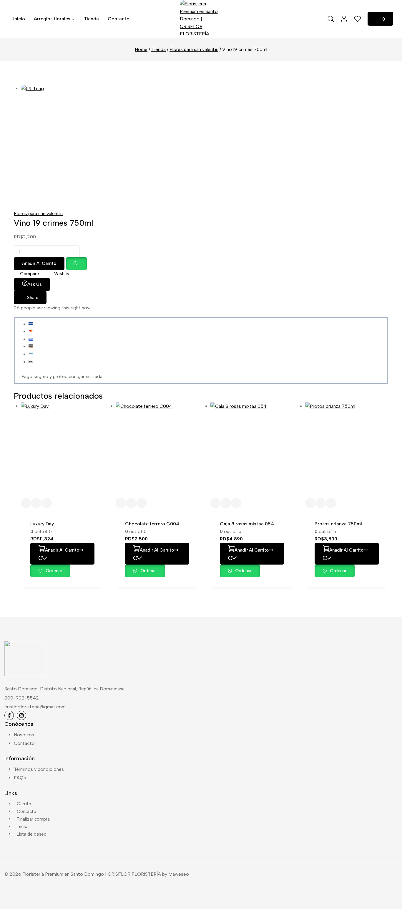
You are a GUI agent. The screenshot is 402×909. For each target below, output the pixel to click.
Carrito (24, 803)
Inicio (19, 19)
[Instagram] (21, 715)
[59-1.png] (120, 144)
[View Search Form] (331, 19)
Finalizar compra (33, 818)
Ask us (34, 284)
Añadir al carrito (39, 263)
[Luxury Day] (62, 450)
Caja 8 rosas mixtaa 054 (247, 524)
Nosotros (24, 735)
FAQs (20, 778)
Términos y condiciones (39, 769)
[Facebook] (9, 715)
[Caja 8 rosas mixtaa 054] (251, 450)
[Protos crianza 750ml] (346, 450)
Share (32, 297)
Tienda (91, 19)
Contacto (118, 19)
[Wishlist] (358, 18)
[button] (76, 263)
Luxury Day (42, 524)
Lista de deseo (31, 834)
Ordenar (53, 570)
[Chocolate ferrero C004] (157, 450)
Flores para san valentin (38, 213)
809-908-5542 (21, 698)
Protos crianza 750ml (338, 524)
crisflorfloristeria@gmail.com (35, 707)
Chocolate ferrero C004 (152, 524)
